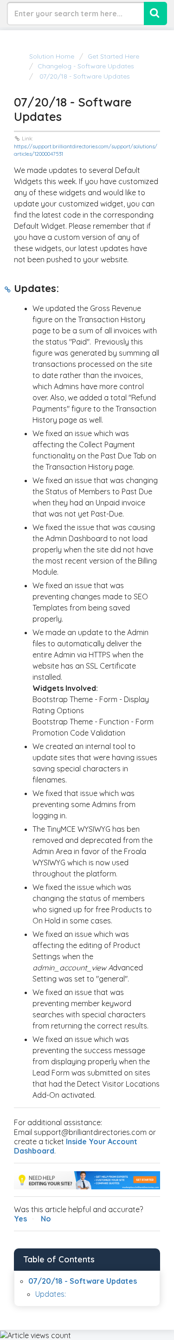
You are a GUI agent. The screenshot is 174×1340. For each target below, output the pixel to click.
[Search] (155, 13)
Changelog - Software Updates (86, 66)
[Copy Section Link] (8, 289)
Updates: (50, 1294)
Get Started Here (113, 56)
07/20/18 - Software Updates (84, 76)
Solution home (52, 56)
